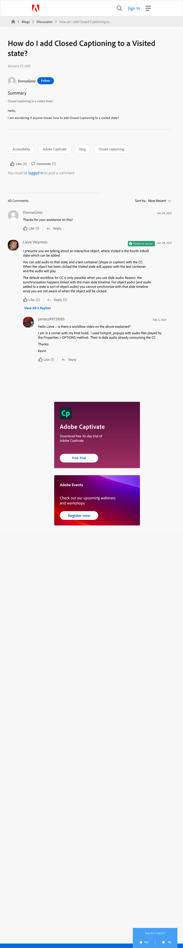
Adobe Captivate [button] (55, 149)
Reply (57, 228)
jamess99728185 (51, 319)
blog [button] (82, 149)
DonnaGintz (26, 81)
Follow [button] (45, 81)
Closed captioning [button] (111, 149)
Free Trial (79, 458)
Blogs (26, 21)
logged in (36, 172)
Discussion (45, 21)
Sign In (134, 8)
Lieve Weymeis (35, 242)
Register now (79, 515)
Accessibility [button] (21, 149)
